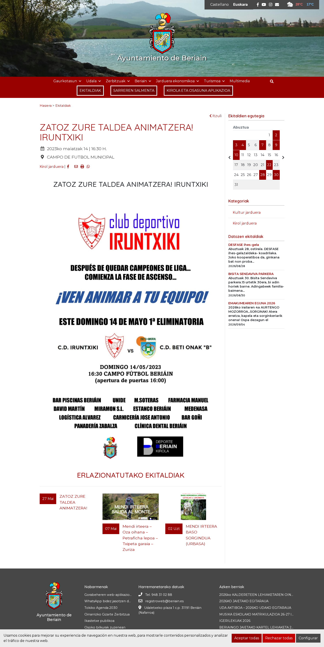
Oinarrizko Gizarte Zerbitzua (107, 614)
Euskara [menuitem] (240, 4)
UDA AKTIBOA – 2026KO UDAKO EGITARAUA (255, 608)
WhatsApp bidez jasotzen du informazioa (117, 601)
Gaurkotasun (65, 81)
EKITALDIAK (90, 90)
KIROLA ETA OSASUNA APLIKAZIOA (198, 90)
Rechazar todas (278, 638)
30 (276, 175)
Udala (91, 81)
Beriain (141, 81)
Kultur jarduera (247, 212)
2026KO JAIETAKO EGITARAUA (243, 601)
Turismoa (212, 81)
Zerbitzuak (115, 81)
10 (236, 155)
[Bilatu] (273, 81)
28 (262, 175)
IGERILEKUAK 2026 (234, 621)
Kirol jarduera (51, 167)
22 (269, 165)
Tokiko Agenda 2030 (100, 608)
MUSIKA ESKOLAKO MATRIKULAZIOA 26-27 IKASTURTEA (265, 614)
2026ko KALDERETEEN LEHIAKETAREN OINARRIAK (261, 595)
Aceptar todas (246, 638)
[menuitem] (219, 5)
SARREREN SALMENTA (133, 90)
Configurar (308, 638)
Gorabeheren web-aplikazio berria (112, 595)
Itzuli (217, 116)
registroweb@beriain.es (164, 601)
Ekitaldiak (63, 106)
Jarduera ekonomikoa (175, 81)
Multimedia (240, 81)
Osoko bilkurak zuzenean (104, 627)
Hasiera (46, 106)
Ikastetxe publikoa (99, 621)
